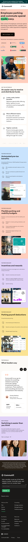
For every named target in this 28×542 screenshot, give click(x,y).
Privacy (13, 537)
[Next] (25, 369)
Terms (18, 537)
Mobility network (18, 521)
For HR (3, 521)
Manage (3, 509)
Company (16, 523)
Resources (16, 519)
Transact (3, 511)
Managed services (18, 507)
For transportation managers (5, 526)
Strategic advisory (18, 505)
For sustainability (5, 528)
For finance (4, 519)
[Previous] (21, 369)
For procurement (5, 523)
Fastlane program (18, 509)
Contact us (16, 525)
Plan (2, 505)
